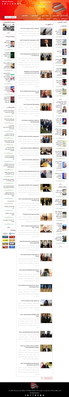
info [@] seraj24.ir (34, 393)
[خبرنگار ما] (2, 4)
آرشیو (8, 33)
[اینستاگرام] (10, 4)
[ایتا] (20, 4)
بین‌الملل (55, 19)
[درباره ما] (5, 4)
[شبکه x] (15, 4)
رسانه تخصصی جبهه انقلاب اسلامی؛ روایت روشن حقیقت (41, 6)
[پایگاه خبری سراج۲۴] (59, 7)
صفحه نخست (64, 16)
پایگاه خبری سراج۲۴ (46, 2)
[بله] (17, 4)
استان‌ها (48, 19)
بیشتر (60, 99)
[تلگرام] (12, 4)
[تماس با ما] (7, 4)
